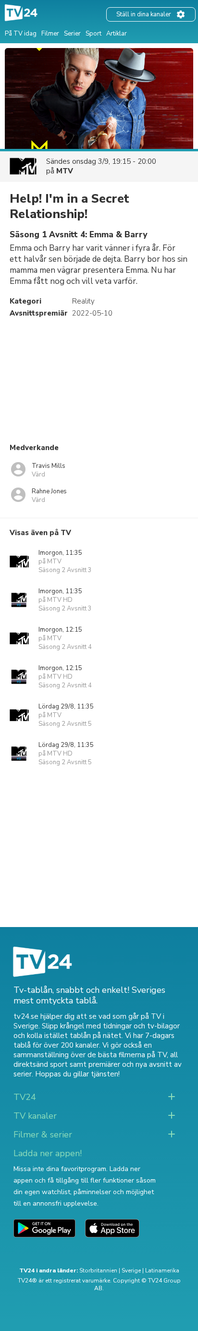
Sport (93, 33)
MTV (64, 171)
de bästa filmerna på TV (127, 1055)
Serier (72, 33)
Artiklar (116, 33)
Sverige (131, 1270)
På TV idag (21, 33)
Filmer (50, 33)
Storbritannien (98, 1270)
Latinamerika (162, 1270)
